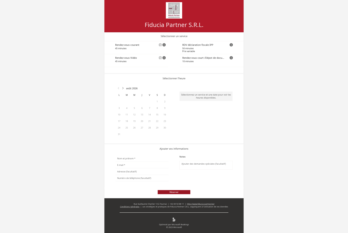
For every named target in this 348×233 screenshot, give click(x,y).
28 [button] (149, 127)
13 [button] (142, 114)
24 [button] (119, 127)
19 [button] (134, 121)
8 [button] (157, 108)
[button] (118, 88)
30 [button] (165, 127)
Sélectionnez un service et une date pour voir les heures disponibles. (206, 96)
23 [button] (165, 121)
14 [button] (149, 114)
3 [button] (119, 108)
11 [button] (126, 114)
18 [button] (126, 121)
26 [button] (134, 127)
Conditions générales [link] (129, 206)
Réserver (174, 192)
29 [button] (157, 127)
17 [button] (119, 121)
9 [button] (164, 108)
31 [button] (119, 134)
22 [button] (157, 121)
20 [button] (142, 121)
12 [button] (134, 114)
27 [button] (142, 127)
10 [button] (119, 114)
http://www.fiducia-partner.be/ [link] (201, 204)
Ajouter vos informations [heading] (174, 148)
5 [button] (134, 108)
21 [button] (149, 121)
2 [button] (164, 101)
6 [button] (142, 108)
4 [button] (126, 108)
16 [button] (165, 114)
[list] (174, 54)
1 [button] (157, 101)
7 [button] (149, 108)
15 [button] (157, 114)
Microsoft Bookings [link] (180, 224)
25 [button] (126, 127)
